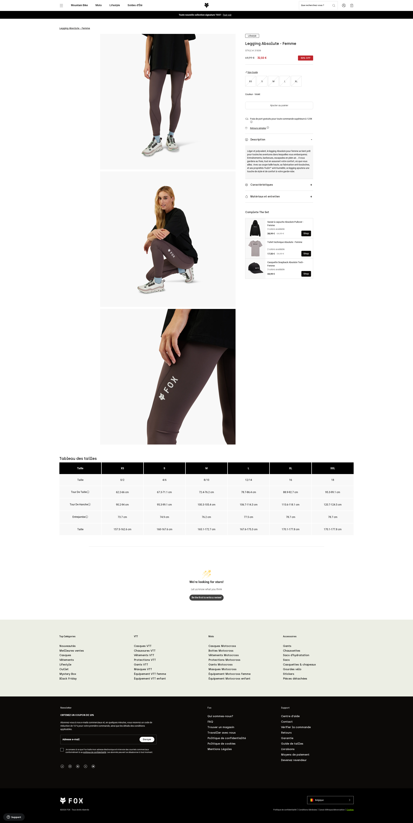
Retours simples (258, 128)
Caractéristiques (261, 184)
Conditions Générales (307, 809)
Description (257, 139)
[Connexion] (344, 5)
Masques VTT (143, 669)
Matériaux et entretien (265, 196)
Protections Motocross (224, 659)
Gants (287, 646)
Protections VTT (145, 659)
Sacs (286, 659)
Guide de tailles (292, 743)
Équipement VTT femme (150, 673)
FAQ (210, 721)
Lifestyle (65, 664)
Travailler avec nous (221, 732)
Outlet (64, 669)
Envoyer (147, 739)
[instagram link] (70, 766)
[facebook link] (78, 766)
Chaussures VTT (145, 650)
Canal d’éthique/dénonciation (332, 809)
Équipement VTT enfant (150, 678)
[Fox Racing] (207, 5)
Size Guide (252, 72)
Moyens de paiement (295, 754)
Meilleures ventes (71, 650)
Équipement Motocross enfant (229, 678)
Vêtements (66, 659)
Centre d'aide (290, 716)
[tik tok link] (62, 766)
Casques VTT (142, 646)
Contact (287, 721)
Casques (65, 655)
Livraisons (288, 749)
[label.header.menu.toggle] (61, 5)
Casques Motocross (222, 646)
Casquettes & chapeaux (299, 664)
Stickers (288, 673)
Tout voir (227, 14)
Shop (306, 233)
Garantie (287, 738)
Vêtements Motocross (223, 655)
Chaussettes (291, 650)
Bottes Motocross (220, 650)
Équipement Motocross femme (229, 673)
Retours (286, 732)
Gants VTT (141, 664)
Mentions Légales (219, 749)
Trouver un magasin (220, 727)
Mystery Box (67, 673)
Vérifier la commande (296, 727)
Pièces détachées (295, 678)
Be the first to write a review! (207, 597)
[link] (352, 5)
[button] (330, 800)
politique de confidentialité (94, 752)
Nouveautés (67, 646)
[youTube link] (93, 766)
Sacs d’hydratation (296, 655)
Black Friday (68, 678)
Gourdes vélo (292, 669)
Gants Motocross (220, 664)
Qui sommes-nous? (220, 716)
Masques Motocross (222, 669)
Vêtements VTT (144, 655)
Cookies (350, 809)
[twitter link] (85, 766)
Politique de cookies (221, 743)
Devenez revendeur (294, 760)
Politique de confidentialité (226, 738)
